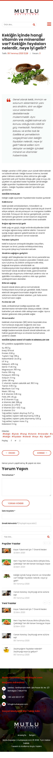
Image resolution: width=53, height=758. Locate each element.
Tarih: (4, 53)
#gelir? (47, 436)
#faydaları (16, 436)
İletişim (32, 735)
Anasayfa (22, 735)
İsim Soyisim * (8, 511)
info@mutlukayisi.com (18, 704)
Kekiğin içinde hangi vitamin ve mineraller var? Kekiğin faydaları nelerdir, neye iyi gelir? (32, 578)
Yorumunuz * (8, 475)
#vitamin (32, 434)
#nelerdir (27, 436)
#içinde (15, 434)
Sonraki (41, 453)
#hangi (23, 434)
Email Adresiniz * (10, 523)
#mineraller (43, 434)
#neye (35, 436)
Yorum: (35, 53)
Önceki (11, 453)
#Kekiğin (6, 434)
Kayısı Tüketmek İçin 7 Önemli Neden (30, 549)
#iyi (41, 436)
